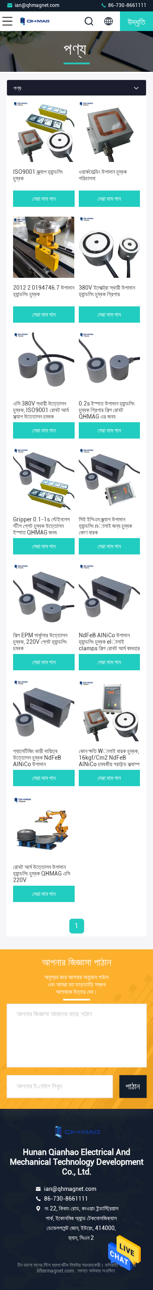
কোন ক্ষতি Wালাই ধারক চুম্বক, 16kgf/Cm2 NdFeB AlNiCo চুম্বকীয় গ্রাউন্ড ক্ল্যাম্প (109, 757)
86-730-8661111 (126, 5)
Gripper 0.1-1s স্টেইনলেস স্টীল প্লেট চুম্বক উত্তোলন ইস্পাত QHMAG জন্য (41, 526)
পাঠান (133, 1086)
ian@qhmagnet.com (37, 5)
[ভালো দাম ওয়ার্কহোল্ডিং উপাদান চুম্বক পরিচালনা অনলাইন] (109, 131)
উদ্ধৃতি (136, 21)
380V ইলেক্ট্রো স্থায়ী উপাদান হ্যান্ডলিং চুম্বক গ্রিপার (107, 290)
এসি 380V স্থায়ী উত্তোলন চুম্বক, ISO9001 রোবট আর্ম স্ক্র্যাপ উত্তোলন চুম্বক (41, 410)
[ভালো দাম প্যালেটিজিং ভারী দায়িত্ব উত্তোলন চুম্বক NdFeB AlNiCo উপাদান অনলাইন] (44, 710)
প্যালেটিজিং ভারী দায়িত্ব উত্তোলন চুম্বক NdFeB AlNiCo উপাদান (37, 757)
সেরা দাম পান (43, 198)
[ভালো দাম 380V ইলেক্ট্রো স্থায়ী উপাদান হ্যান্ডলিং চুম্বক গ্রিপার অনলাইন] (109, 247)
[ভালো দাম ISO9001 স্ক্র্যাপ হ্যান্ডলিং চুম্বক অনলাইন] (44, 131)
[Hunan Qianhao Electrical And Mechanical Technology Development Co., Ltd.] (34, 21)
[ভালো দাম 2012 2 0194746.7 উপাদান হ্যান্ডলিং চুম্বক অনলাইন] (44, 247)
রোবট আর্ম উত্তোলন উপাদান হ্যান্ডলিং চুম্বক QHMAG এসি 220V (41, 873)
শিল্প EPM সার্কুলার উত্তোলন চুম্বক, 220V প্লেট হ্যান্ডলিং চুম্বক (40, 642)
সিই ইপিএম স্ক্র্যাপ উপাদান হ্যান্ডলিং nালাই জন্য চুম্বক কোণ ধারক (105, 526)
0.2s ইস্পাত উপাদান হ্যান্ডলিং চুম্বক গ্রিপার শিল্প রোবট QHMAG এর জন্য (107, 410)
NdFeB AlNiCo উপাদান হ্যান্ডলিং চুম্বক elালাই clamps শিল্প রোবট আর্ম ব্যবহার (109, 642)
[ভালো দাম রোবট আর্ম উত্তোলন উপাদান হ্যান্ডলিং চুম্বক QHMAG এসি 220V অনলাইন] (44, 826)
